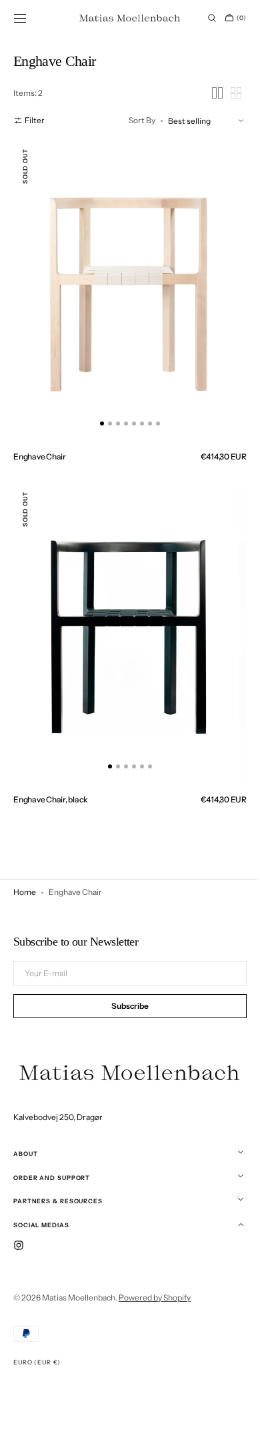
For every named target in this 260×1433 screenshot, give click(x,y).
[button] (20, 18)
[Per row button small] (226, 93)
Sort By (132, 120)
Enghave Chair (39, 444)
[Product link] (125, 286)
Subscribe (125, 1008)
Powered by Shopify (155, 1297)
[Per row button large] (207, 93)
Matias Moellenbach (78, 1297)
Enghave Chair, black (50, 773)
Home (24, 866)
